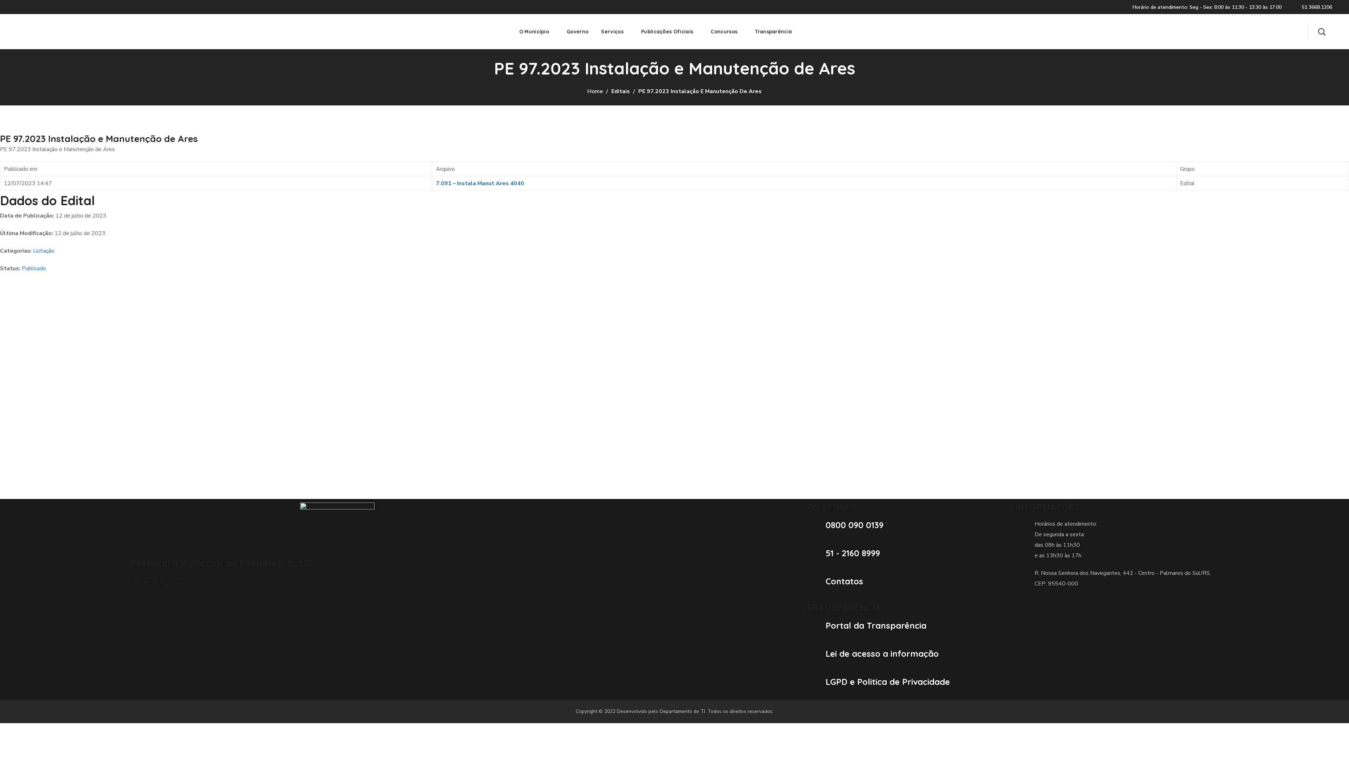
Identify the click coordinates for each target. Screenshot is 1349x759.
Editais (620, 91)
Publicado (34, 268)
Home (595, 91)
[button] (1321, 31)
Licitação (43, 251)
